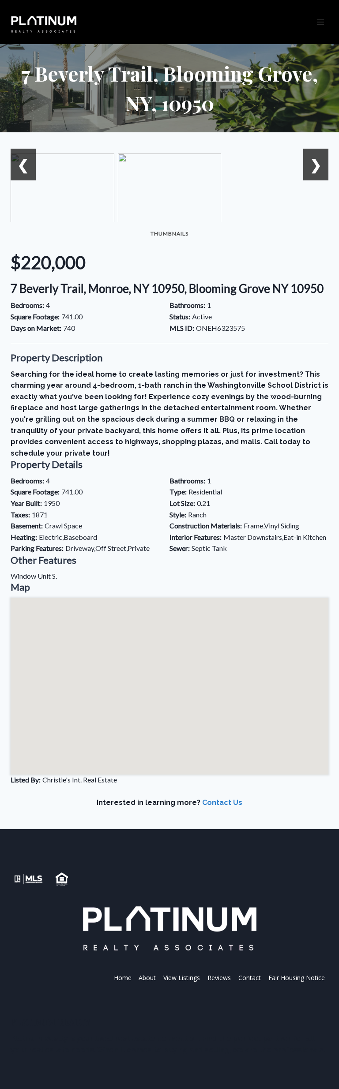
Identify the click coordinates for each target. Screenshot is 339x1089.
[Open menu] (320, 22)
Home (123, 977)
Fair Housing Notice (296, 977)
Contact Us (222, 802)
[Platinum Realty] (44, 25)
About (147, 977)
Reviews (219, 977)
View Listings (181, 977)
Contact (249, 977)
